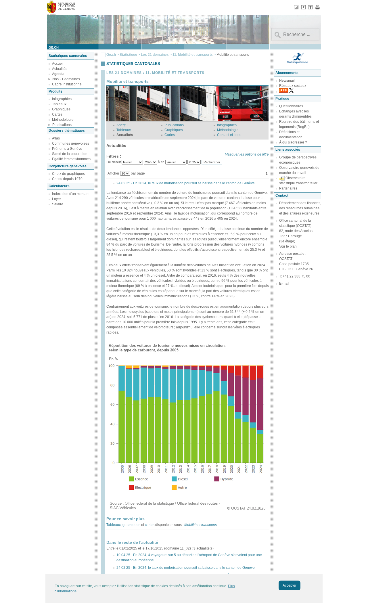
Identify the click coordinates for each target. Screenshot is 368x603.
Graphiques (61, 109)
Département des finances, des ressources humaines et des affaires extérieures (300, 208)
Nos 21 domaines (66, 79)
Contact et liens (229, 135)
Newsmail (287, 81)
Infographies (62, 99)
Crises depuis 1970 (67, 179)
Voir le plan (288, 246)
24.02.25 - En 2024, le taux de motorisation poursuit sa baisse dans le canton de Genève (185, 183)
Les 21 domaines (155, 55)
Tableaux (59, 104)
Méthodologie (63, 120)
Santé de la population (69, 154)
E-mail (284, 284)
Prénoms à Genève (67, 149)
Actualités (59, 69)
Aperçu (122, 125)
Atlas (56, 138)
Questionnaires (291, 106)
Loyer (56, 199)
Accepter (289, 585)
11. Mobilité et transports (193, 55)
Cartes (57, 114)
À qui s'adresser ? (293, 142)
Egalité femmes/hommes (71, 159)
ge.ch (54, 47)
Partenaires (288, 188)
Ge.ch (111, 55)
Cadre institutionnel (67, 84)
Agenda (58, 74)
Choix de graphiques (68, 174)
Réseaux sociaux (292, 86)
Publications (62, 125)
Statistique (128, 55)
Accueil (58, 64)
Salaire (57, 204)
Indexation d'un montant (70, 194)
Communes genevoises (70, 143)
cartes (149, 525)
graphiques (131, 525)
